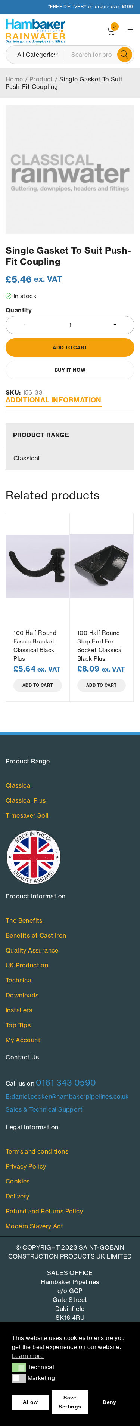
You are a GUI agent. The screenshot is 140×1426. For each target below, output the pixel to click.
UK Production (27, 965)
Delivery (17, 1196)
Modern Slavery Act (34, 1226)
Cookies (18, 1181)
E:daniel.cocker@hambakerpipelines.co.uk (67, 1096)
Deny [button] (109, 1402)
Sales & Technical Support (44, 1109)
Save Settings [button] (70, 1402)
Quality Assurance (32, 950)
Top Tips (18, 1025)
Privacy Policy (26, 1166)
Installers (19, 1010)
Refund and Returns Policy (44, 1211)
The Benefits (24, 920)
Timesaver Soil (27, 815)
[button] (19, 1367)
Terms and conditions (37, 1151)
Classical (19, 785)
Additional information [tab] (54, 400)
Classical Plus (26, 800)
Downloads (22, 995)
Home (14, 79)
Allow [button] (30, 1402)
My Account (23, 1040)
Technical (19, 980)
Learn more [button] (28, 1356)
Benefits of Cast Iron (36, 935)
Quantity (19, 310)
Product (41, 79)
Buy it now (70, 370)
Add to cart (70, 348)
